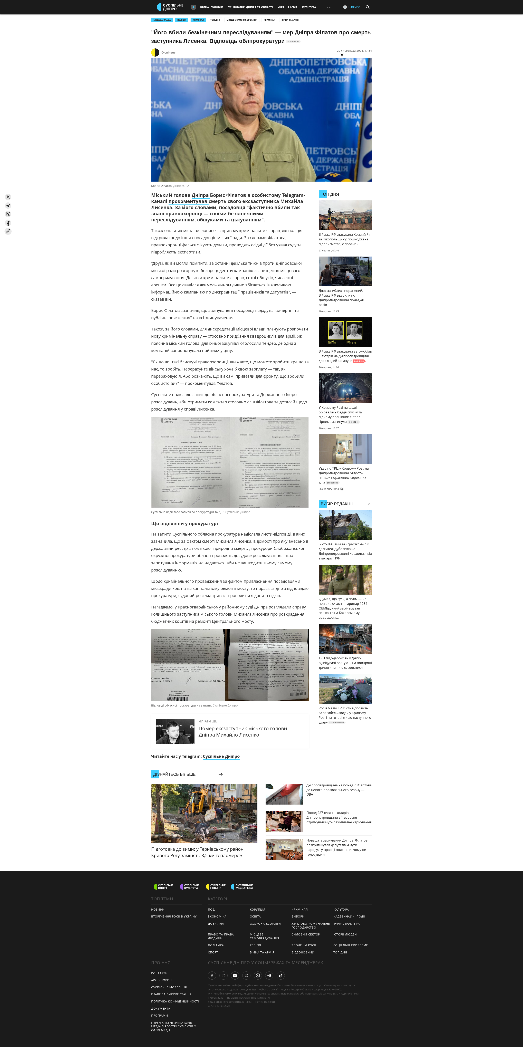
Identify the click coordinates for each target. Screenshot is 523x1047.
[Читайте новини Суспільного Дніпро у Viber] (246, 975)
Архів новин (161, 980)
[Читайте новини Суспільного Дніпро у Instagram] (223, 975)
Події (212, 909)
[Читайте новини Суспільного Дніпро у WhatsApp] (258, 975)
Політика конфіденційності (175, 1001)
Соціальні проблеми (351, 945)
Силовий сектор (306, 934)
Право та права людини (221, 936)
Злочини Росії (304, 945)
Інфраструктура (346, 923)
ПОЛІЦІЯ (181, 19)
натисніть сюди (265, 1001)
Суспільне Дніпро (221, 756)
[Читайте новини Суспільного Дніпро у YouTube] (235, 975)
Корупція (257, 909)
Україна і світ (287, 7)
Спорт (213, 952)
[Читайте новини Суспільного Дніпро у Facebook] (212, 975)
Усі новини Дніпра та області (250, 7)
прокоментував (189, 201)
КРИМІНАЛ (198, 19)
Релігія (255, 945)
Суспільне (168, 52)
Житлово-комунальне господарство (311, 925)
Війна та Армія (290, 19)
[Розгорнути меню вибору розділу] (193, 7)
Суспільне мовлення (169, 987)
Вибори (298, 916)
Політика (216, 945)
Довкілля (216, 923)
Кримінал (269, 19)
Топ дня (215, 19)
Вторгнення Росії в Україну (174, 916)
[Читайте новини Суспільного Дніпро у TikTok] (281, 975)
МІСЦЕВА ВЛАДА (162, 19)
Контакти (159, 973)
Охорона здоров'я (265, 923)
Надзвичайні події (349, 916)
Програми (159, 1015)
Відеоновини (303, 952)
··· (329, 7)
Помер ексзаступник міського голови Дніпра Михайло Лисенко (243, 731)
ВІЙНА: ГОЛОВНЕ (211, 7)
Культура (309, 7)
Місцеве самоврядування (242, 19)
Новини (158, 909)
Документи (161, 1008)
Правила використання (171, 994)
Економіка (217, 916)
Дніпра (201, 195)
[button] (8, 197)
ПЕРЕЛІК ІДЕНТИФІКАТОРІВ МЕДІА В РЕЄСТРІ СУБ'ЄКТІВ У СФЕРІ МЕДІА (173, 1026)
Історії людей (345, 934)
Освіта (255, 916)
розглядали (280, 607)
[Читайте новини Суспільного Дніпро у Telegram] (269, 975)
